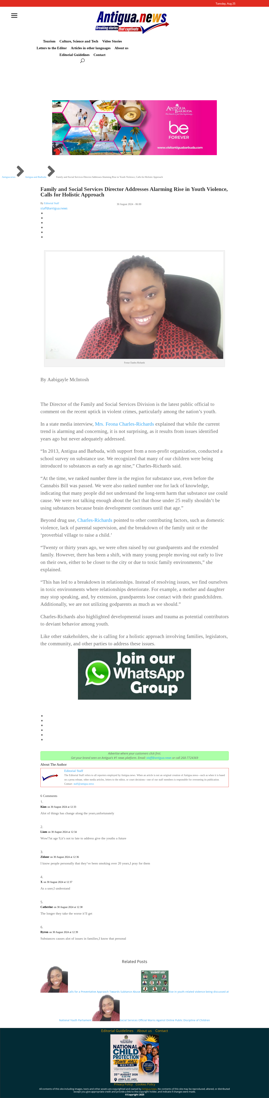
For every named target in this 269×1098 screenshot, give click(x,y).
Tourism (49, 41)
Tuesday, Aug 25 (225, 3)
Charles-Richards (94, 520)
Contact (99, 55)
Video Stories (112, 41)
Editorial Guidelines (74, 55)
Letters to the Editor (52, 48)
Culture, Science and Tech (78, 41)
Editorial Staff (51, 203)
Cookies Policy (145, 1084)
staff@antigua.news (54, 208)
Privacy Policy (123, 1084)
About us (121, 48)
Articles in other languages (91, 48)
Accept (195, 1092)
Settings (237, 1092)
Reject (216, 1092)
